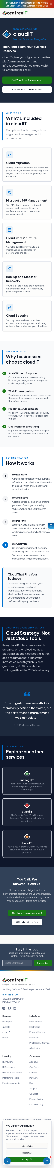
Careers (33, 1072)
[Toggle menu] (49, 13)
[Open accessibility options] (7, 1160)
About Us (33, 1061)
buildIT (5, 1037)
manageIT (7, 1021)
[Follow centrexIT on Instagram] (14, 1008)
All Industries (35, 1048)
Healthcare (34, 1026)
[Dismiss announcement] (51, 4)
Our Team (34, 1067)
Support (33, 1088)
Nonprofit (34, 1037)
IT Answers (7, 1061)
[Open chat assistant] (47, 1161)
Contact (33, 1093)
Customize (27, 1145)
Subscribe (42, 963)
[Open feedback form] (51, 526)
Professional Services (40, 1042)
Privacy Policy (36, 1099)
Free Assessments (11, 1083)
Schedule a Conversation (27, 89)
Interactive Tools (10, 1077)
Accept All (27, 1159)
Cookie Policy (36, 1104)
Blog (31, 1083)
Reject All (27, 1152)
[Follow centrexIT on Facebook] (9, 1008)
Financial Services (37, 1032)
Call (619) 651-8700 (27, 921)
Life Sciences (35, 1021)
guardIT (6, 1026)
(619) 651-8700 (10, 994)
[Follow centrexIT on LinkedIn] (3, 1008)
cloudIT (6, 1032)
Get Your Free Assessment (27, 80)
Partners (33, 1077)
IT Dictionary (8, 1067)
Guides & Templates (12, 1072)
